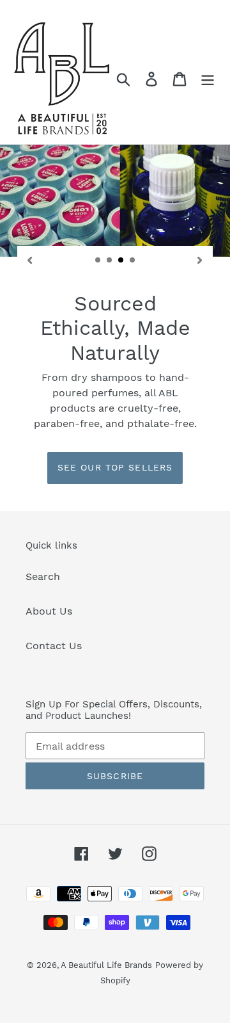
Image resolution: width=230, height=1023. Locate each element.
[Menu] (208, 78)
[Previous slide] (30, 259)
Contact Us (54, 646)
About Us (49, 611)
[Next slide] (200, 259)
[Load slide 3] (121, 260)
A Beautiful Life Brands (106, 965)
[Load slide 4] (133, 260)
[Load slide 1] (98, 260)
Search (43, 576)
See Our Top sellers (114, 467)
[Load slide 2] (110, 260)
